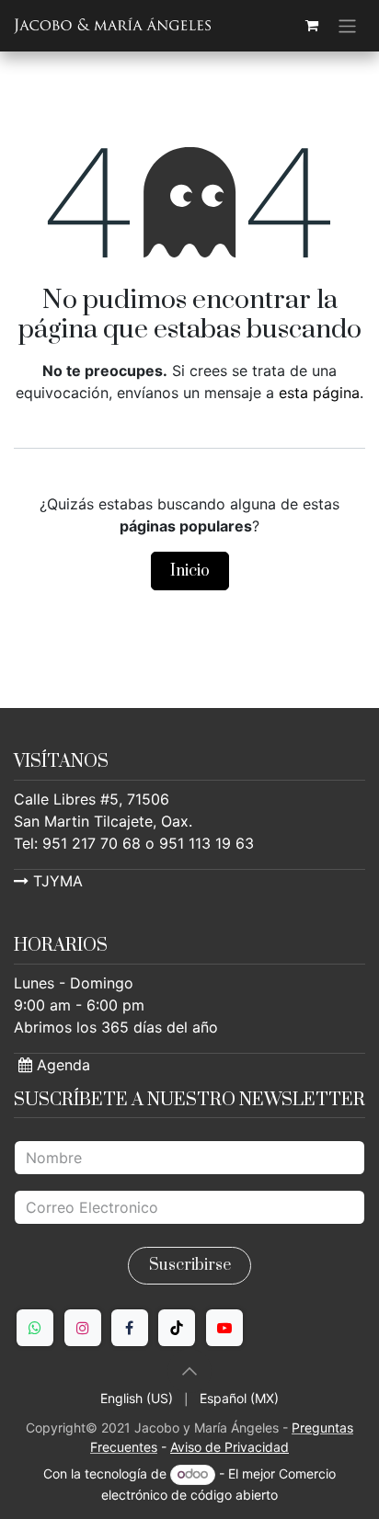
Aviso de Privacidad (229, 1447)
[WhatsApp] (35, 1327)
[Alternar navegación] (347, 25)
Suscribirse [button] (190, 1265)
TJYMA (56, 881)
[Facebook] (129, 1327)
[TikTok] (176, 1327)
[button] (189, 1371)
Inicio (190, 571)
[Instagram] (82, 1327)
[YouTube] (224, 1327)
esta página (319, 392)
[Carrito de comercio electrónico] (311, 25)
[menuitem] (136, 1398)
